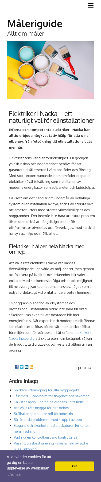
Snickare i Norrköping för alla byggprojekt (46, 390)
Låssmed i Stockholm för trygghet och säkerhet (51, 396)
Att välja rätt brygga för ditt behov (41, 408)
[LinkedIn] (26, 367)
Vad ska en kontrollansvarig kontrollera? (45, 437)
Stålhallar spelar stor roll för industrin (43, 413)
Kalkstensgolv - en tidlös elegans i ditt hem (48, 402)
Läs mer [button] (14, 475)
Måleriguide (34, 23)
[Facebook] (17, 367)
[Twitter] (21, 367)
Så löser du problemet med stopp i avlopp (48, 419)
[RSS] (31, 367)
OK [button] (74, 466)
